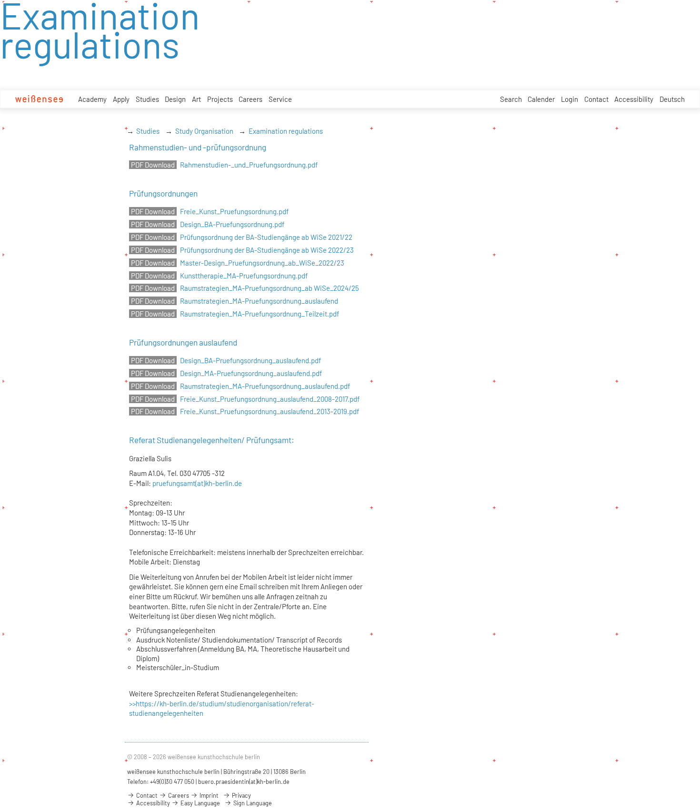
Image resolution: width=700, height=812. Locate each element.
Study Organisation (204, 131)
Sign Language (252, 803)
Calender (541, 99)
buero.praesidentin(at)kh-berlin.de (244, 781)
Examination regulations (286, 131)
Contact (596, 99)
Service (280, 99)
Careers (250, 99)
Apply (121, 99)
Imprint (208, 795)
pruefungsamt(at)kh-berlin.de (197, 483)
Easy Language (199, 803)
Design (175, 99)
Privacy (240, 795)
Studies (147, 99)
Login (569, 99)
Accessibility (633, 99)
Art (196, 99)
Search (511, 99)
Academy (92, 99)
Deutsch (672, 99)
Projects (220, 99)
